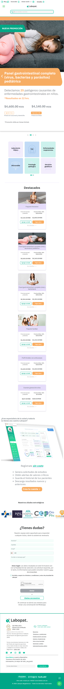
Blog (5, 1)
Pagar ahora (38, 222)
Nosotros (35, 632)
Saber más (17, 649)
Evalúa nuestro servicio (39, 636)
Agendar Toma (9, 113)
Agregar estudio (25, 222)
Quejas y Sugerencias (39, 639)
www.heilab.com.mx (41, 680)
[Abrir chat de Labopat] (59, 678)
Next (57, 157)
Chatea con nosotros (32, 598)
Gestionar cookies (38, 643)
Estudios (39, 2)
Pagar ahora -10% (36, 113)
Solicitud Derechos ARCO (40, 646)
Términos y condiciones (39, 634)
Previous (6, 157)
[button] (11, 553)
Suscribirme (43, 666)
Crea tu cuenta (30, 489)
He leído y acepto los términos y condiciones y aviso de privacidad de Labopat (32, 576)
